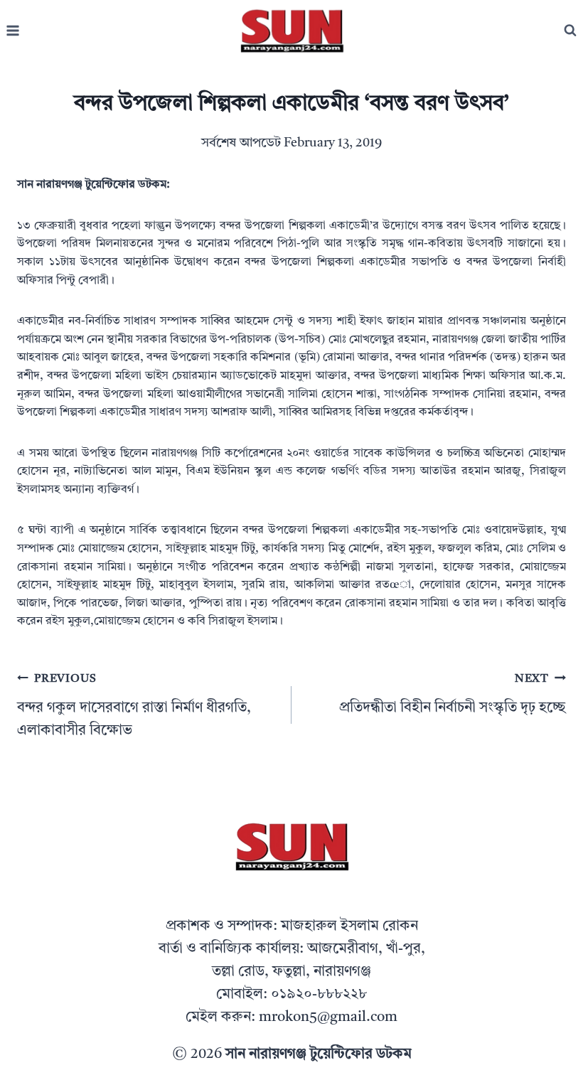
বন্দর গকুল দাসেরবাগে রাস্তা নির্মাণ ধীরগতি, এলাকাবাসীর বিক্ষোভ (134, 705)
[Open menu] (13, 31)
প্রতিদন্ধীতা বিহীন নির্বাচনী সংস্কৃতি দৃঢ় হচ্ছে (452, 694)
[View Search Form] (570, 30)
